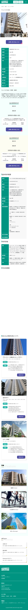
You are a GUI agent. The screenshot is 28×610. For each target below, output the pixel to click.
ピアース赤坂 (6, 439)
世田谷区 (3, 596)
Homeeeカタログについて (6, 585)
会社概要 (3, 575)
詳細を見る (21, 374)
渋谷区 (7, 596)
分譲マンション (14, 488)
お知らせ (3, 586)
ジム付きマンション (14, 509)
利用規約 (3, 578)
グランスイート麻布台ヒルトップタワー (12, 357)
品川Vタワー (6, 397)
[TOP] (5, 4)
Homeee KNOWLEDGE (5, 589)
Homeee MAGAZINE (5, 588)
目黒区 (14, 596)
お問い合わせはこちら (14, 42)
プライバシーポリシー (5, 577)
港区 (11, 596)
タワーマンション (14, 531)
